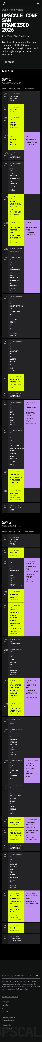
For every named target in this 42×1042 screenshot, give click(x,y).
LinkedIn (5, 1005)
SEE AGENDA (9, 62)
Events (5, 10)
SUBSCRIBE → (35, 976)
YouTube (5, 1011)
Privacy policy (23, 989)
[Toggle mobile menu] (38, 3)
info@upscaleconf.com (10, 997)
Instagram (5, 1002)
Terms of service (7, 1028)
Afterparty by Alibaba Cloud (15, 938)
